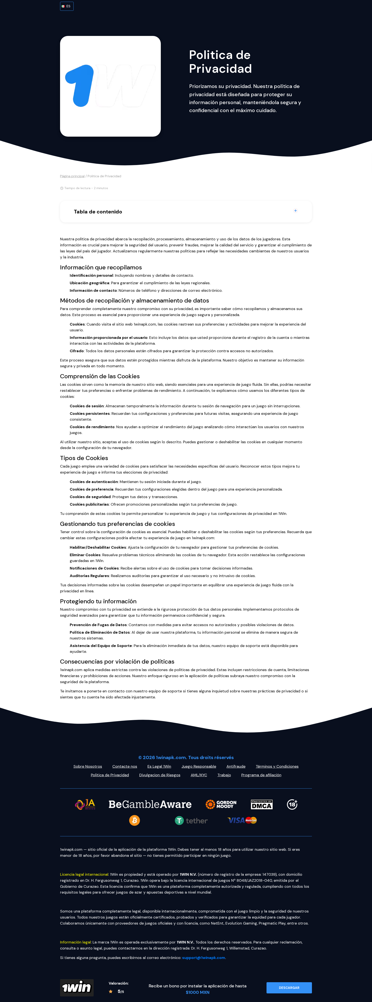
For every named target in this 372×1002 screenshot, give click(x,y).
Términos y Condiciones (277, 766)
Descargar (289, 988)
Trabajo (224, 775)
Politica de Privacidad (110, 775)
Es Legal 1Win (159, 766)
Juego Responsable (198, 766)
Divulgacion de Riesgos (159, 775)
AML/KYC (199, 775)
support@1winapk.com (203, 957)
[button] (67, 6)
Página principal (72, 176)
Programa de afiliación (261, 775)
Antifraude (235, 766)
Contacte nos (124, 766)
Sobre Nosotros (87, 766)
